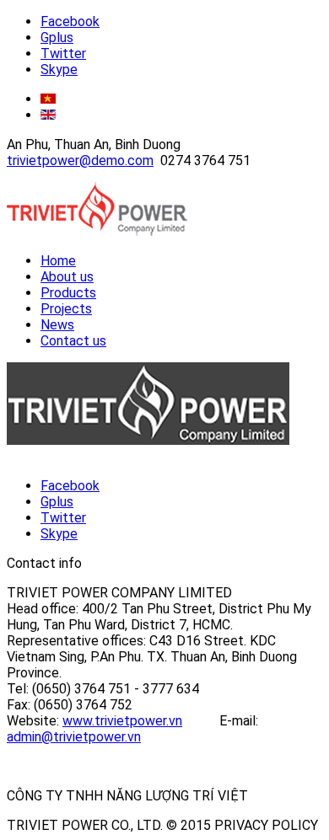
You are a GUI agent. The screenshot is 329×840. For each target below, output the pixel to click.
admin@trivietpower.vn (74, 737)
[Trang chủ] (97, 231)
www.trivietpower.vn (122, 721)
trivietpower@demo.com (80, 160)
